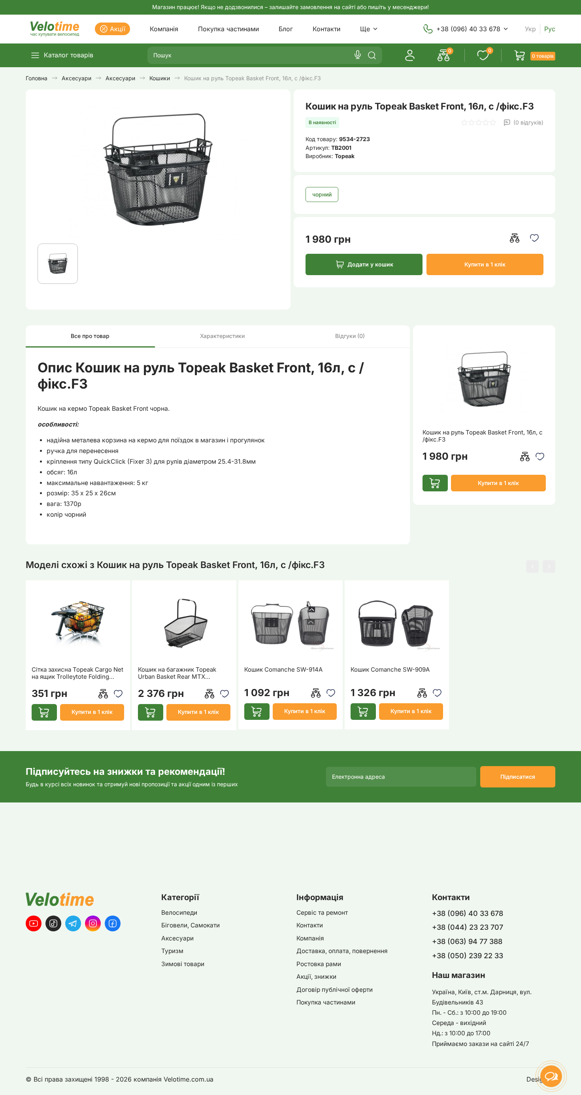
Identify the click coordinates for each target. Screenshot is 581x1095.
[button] (532, 566)
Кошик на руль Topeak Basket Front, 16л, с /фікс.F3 (483, 436)
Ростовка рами (318, 964)
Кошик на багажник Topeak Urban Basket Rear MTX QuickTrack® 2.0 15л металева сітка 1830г (181, 673)
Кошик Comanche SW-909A (390, 669)
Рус (549, 29)
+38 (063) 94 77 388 (467, 941)
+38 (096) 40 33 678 (468, 29)
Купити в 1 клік (485, 264)
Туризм (172, 951)
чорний (322, 194)
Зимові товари (182, 964)
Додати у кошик (370, 264)
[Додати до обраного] (534, 238)
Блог (286, 29)
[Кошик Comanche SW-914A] (290, 623)
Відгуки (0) (350, 335)
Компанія (164, 29)
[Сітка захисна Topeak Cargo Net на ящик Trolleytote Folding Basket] (78, 623)
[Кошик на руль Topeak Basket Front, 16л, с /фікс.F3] (484, 379)
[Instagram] (93, 923)
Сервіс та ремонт (322, 912)
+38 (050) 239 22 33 (467, 956)
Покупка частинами (228, 29)
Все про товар (90, 335)
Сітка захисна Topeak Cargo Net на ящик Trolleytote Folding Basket (77, 673)
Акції (117, 29)
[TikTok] (53, 923)
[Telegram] (73, 923)
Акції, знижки (316, 976)
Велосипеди (179, 912)
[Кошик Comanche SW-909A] (397, 623)
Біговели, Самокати (190, 925)
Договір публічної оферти (334, 989)
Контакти (326, 29)
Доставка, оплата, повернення (342, 951)
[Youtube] (34, 923)
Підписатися (517, 776)
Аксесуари (177, 938)
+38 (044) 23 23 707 (467, 927)
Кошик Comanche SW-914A (283, 669)
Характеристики (222, 335)
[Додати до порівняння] (515, 238)
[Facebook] (113, 923)
